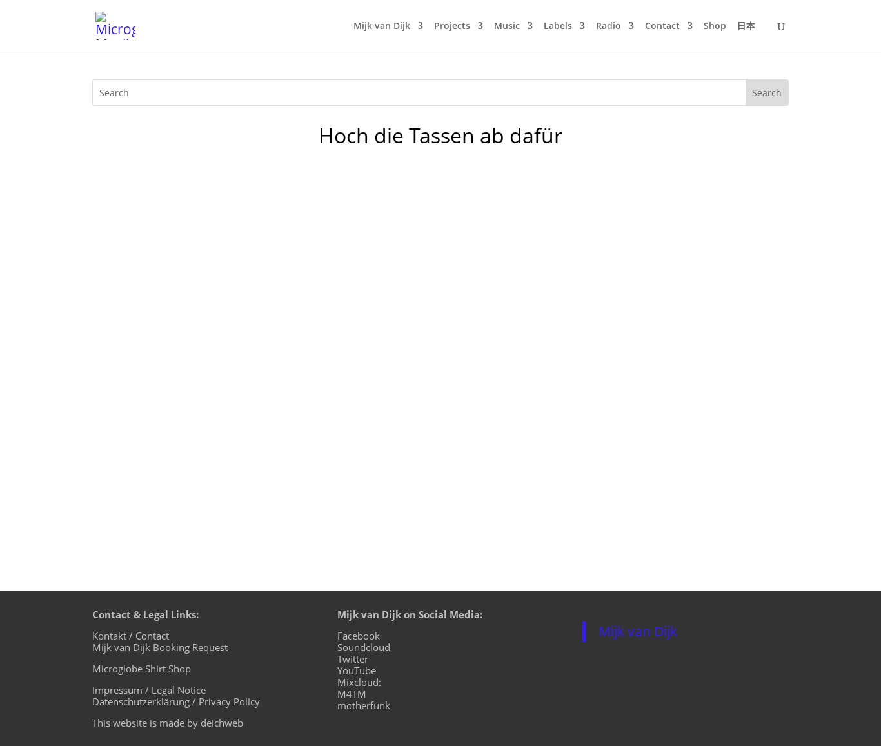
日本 (746, 26)
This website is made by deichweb (167, 722)
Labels (558, 26)
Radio (608, 26)
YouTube (356, 670)
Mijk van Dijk (381, 26)
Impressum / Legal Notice (149, 689)
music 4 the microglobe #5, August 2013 (232, 405)
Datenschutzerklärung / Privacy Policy (176, 701)
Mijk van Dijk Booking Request (160, 647)
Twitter (352, 658)
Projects (452, 26)
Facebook (358, 635)
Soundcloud (363, 647)
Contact (662, 26)
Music (507, 26)
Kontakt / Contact (130, 635)
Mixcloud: (359, 682)
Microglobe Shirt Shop (141, 668)
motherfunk (363, 705)
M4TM (351, 693)
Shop (715, 26)
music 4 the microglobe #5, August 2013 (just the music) (281, 224)
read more (131, 297)
